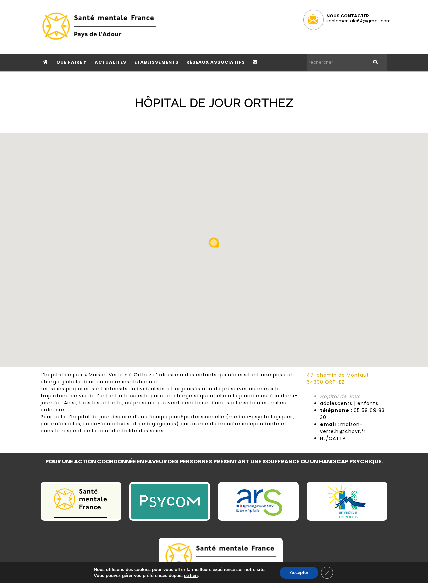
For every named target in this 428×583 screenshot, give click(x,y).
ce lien (191, 576)
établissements (156, 62)
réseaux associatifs (215, 62)
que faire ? (71, 62)
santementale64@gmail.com (358, 21)
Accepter (299, 572)
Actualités (110, 62)
